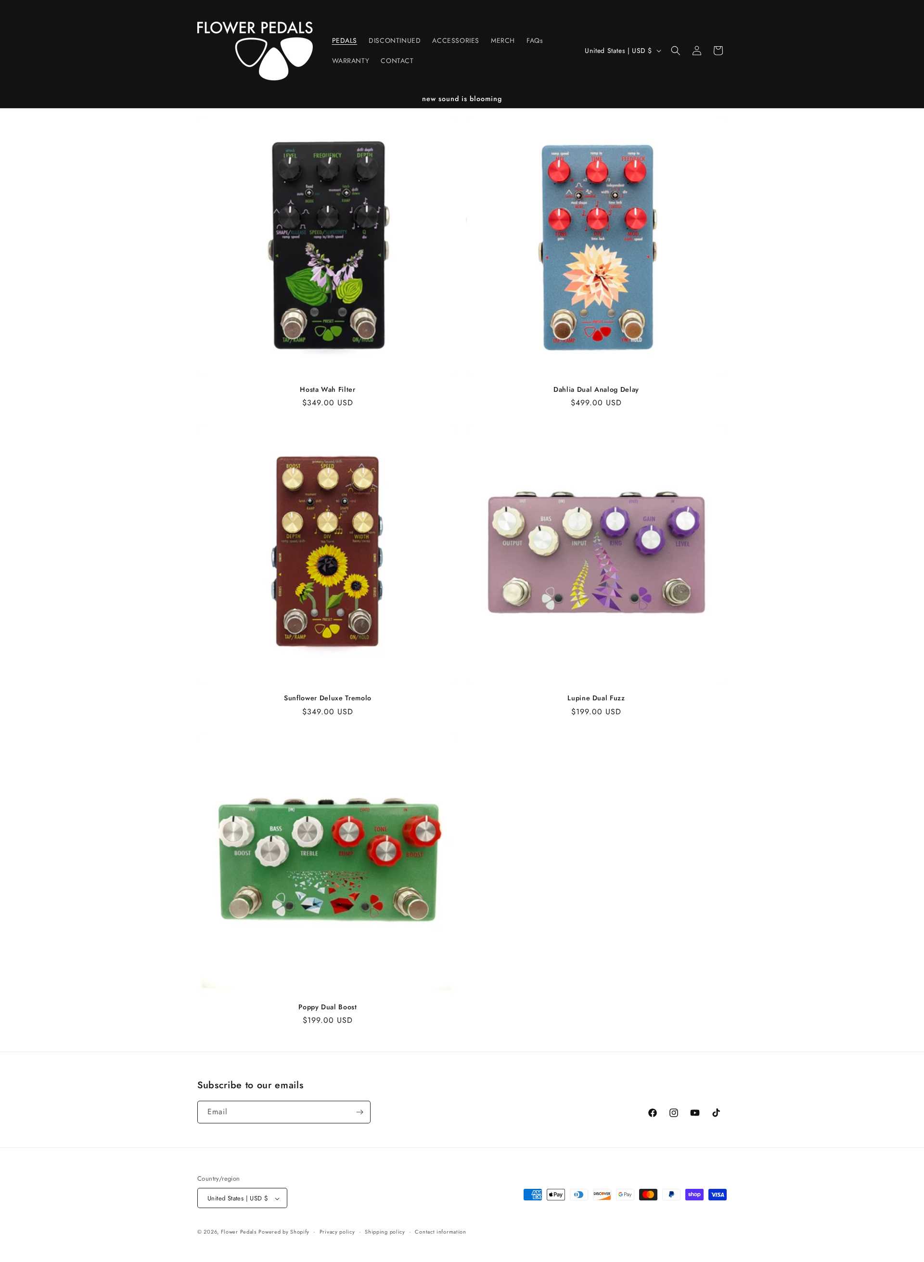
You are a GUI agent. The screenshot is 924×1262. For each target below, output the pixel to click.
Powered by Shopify (283, 1232)
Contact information (440, 1232)
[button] (675, 50)
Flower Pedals (239, 1232)
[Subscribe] (359, 1112)
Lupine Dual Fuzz (596, 698)
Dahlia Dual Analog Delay (596, 389)
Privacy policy (337, 1232)
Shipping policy (385, 1232)
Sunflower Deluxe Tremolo (328, 698)
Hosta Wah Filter (328, 389)
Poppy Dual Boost (327, 1007)
